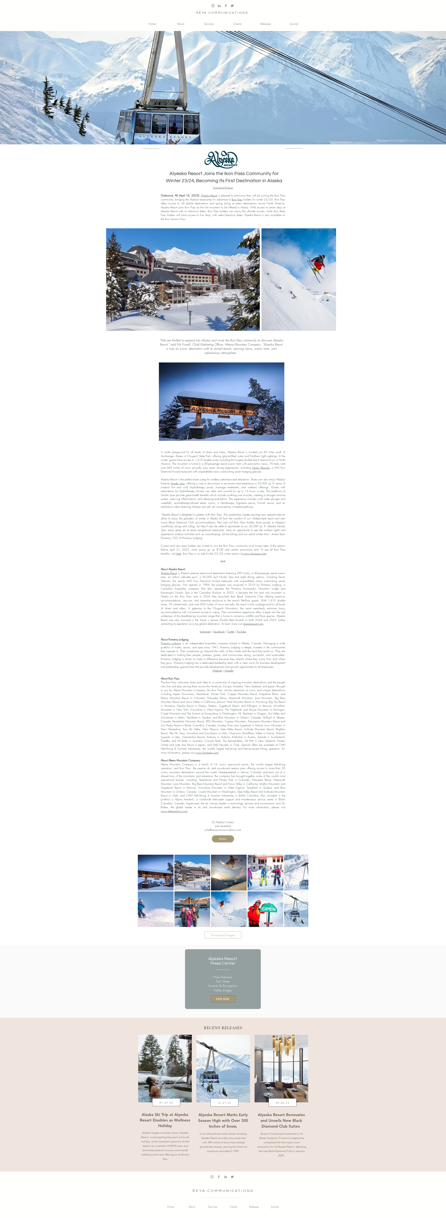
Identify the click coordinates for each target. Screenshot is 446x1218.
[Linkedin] (226, 1177)
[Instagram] (212, 1177)
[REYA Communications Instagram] (213, 6)
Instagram (205, 631)
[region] (165, 1101)
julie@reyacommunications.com (223, 830)
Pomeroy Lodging (171, 643)
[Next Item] (330, 279)
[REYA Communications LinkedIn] (219, 6)
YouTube (241, 631)
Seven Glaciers (261, 468)
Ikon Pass (237, 199)
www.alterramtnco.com (174, 811)
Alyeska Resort (209, 195)
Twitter (230, 631)
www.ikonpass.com (254, 553)
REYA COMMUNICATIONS (222, 12)
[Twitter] (232, 6)
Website (217, 670)
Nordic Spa (178, 483)
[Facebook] (219, 1177)
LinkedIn (229, 670)
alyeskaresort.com (253, 624)
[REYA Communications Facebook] (226, 6)
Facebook (219, 631)
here (178, 553)
